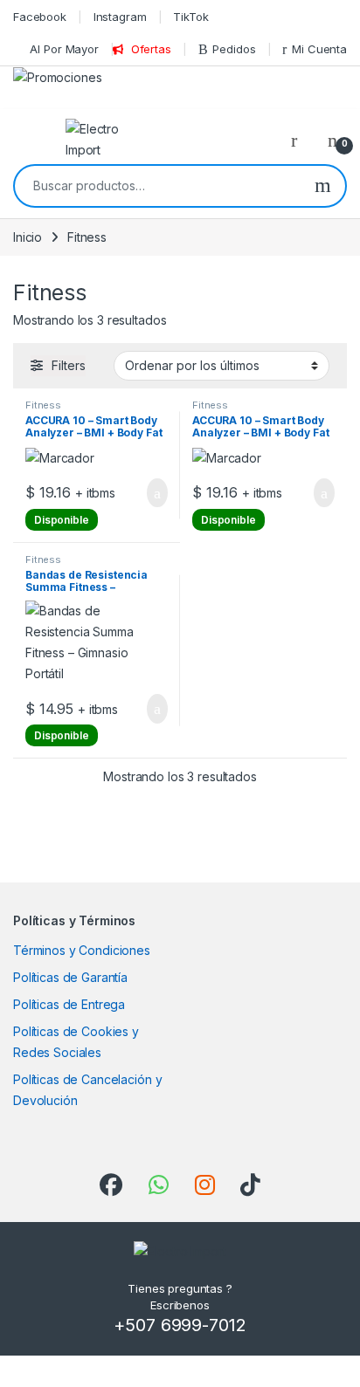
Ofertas (151, 49)
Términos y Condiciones (81, 950)
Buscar (323, 186)
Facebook (39, 17)
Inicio (27, 237)
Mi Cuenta (319, 49)
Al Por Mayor (64, 49)
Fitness (43, 405)
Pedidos (233, 49)
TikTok (190, 17)
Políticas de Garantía (70, 977)
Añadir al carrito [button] (150, 493)
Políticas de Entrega (69, 1004)
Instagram (120, 17)
